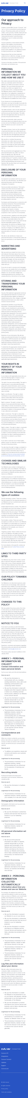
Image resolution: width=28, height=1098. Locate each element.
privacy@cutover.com (15, 649)
